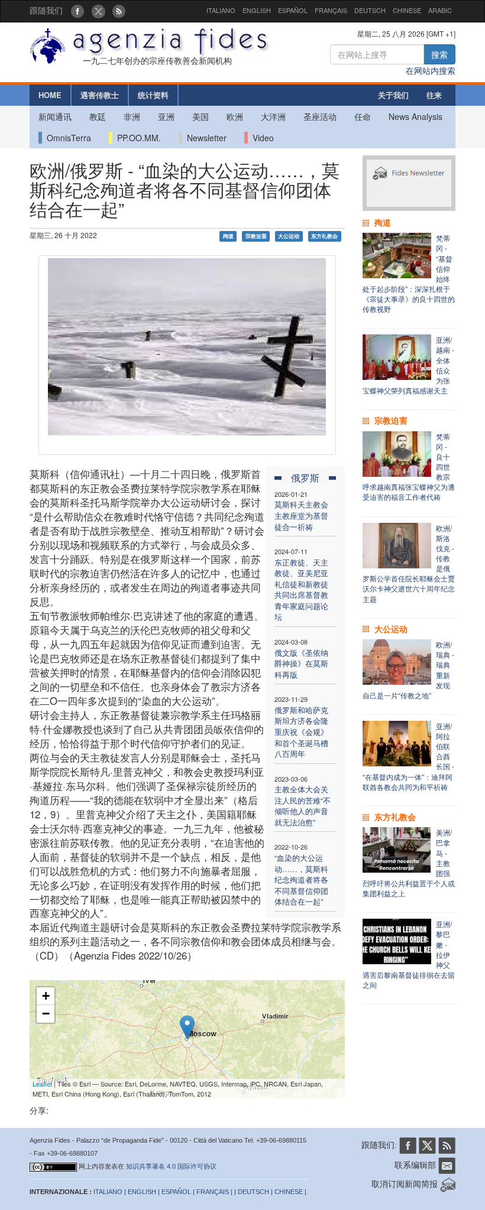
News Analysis (415, 116)
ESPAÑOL (293, 10)
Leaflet (42, 1083)
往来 (434, 94)
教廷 (97, 116)
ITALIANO (220, 10)
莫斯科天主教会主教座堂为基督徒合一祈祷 (301, 515)
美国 (200, 116)
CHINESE (407, 10)
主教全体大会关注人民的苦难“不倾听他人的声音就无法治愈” (302, 805)
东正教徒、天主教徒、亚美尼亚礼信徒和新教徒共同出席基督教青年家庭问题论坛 (301, 590)
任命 (362, 116)
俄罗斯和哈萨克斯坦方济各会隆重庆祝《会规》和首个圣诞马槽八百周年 (301, 731)
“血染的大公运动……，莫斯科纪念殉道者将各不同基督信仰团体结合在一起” (301, 879)
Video (261, 138)
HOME (50, 94)
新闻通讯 (55, 116)
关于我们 (393, 94)
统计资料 (153, 94)
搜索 (439, 54)
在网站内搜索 (430, 70)
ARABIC (440, 10)
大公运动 (288, 236)
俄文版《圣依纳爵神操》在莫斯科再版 (301, 663)
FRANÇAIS (331, 10)
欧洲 (235, 116)
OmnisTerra (66, 138)
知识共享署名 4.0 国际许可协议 (171, 1166)
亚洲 (166, 116)
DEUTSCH (370, 10)
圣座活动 (320, 116)
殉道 (228, 236)
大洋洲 (273, 116)
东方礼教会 (324, 236)
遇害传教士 (99, 94)
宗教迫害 (256, 236)
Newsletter (204, 138)
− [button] (46, 1013)
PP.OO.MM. (136, 138)
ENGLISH (256, 10)
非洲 (132, 116)
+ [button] (46, 995)
